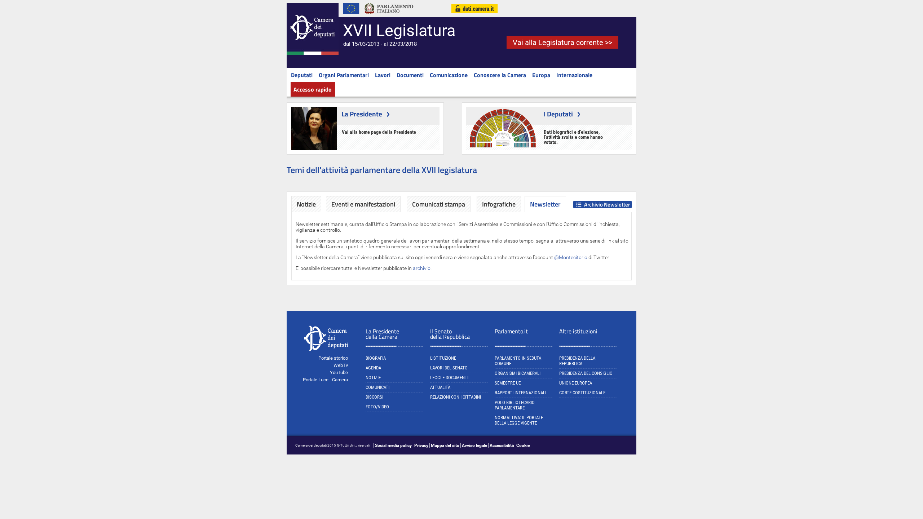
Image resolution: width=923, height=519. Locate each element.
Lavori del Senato (449, 368)
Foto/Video (377, 406)
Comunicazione (449, 75)
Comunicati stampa (438, 204)
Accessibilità (502, 445)
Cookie (523, 445)
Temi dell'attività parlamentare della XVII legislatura (382, 169)
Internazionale (574, 75)
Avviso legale (474, 445)
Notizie (306, 204)
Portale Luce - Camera (325, 379)
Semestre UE (508, 383)
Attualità (440, 387)
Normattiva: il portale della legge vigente (519, 420)
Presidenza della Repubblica (577, 360)
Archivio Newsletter (607, 204)
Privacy (421, 445)
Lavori (382, 75)
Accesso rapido (312, 89)
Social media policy (393, 445)
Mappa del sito (445, 445)
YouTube (339, 372)
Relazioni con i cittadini (455, 397)
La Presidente (361, 113)
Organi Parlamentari (344, 75)
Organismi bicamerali (517, 373)
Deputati (302, 75)
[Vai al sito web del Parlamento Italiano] (389, 15)
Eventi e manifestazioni (363, 204)
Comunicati (377, 387)
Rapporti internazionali (520, 392)
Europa (541, 75)
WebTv (341, 365)
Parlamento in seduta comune (518, 360)
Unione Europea (575, 383)
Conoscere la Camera (500, 75)
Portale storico (333, 358)
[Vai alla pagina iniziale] (313, 53)
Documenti (410, 75)
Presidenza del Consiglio (586, 373)
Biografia (376, 358)
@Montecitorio (570, 257)
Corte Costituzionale (582, 392)
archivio (421, 268)
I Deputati (558, 113)
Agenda (373, 368)
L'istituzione (443, 358)
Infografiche (499, 204)
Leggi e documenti (449, 377)
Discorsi (374, 397)
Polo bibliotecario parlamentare (515, 405)
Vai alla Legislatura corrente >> (562, 42)
